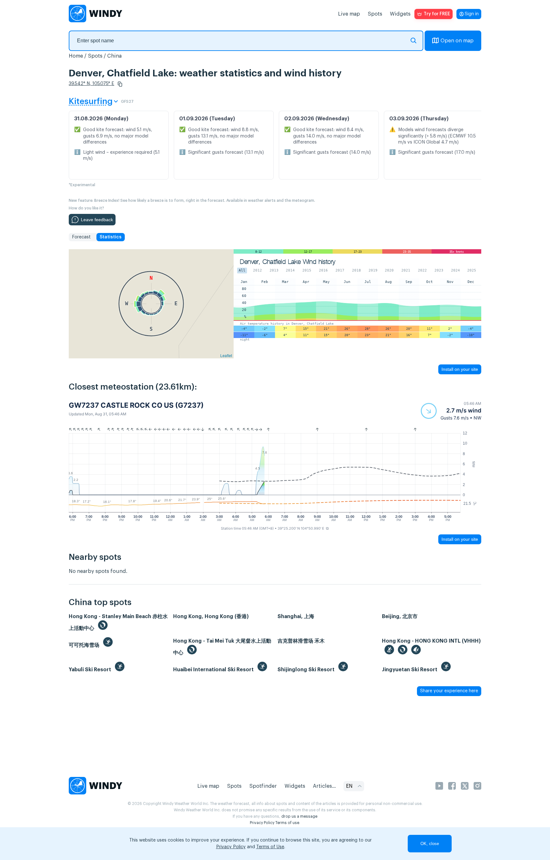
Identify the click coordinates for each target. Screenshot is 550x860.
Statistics (111, 237)
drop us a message (299, 816)
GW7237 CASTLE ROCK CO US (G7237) (136, 405)
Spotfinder (263, 786)
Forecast (81, 237)
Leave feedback (97, 219)
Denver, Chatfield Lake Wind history (287, 261)
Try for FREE (437, 14)
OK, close (429, 843)
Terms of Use (270, 847)
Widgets (400, 14)
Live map (349, 14)
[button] (120, 84)
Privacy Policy (262, 823)
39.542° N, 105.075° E (91, 83)
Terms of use (287, 823)
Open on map (457, 40)
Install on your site (459, 369)
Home (76, 56)
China (114, 56)
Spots (375, 14)
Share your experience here (449, 691)
